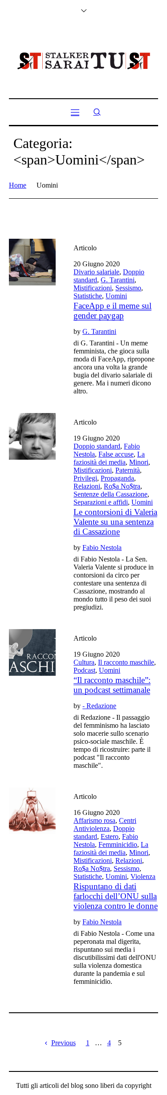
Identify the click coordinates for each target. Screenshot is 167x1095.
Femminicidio (117, 844)
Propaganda (117, 478)
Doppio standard (96, 446)
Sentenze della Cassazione (110, 494)
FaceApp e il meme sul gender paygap (112, 310)
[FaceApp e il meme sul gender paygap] (32, 262)
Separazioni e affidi (100, 502)
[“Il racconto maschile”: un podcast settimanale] (32, 652)
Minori (138, 462)
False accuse (116, 454)
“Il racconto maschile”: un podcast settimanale (112, 684)
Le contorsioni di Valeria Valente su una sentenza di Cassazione (115, 521)
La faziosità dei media (109, 458)
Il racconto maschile (126, 662)
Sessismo (128, 288)
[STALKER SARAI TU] (84, 61)
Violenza (142, 876)
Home (17, 185)
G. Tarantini (117, 280)
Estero (109, 836)
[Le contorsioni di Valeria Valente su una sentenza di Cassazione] (32, 436)
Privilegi (85, 478)
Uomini (116, 296)
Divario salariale (96, 272)
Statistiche (87, 296)
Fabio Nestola (102, 547)
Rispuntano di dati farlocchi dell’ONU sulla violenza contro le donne (115, 896)
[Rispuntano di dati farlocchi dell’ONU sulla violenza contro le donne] (32, 810)
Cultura (83, 662)
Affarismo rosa (94, 820)
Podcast (84, 670)
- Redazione (99, 706)
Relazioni (86, 486)
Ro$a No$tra (122, 486)
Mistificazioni (92, 288)
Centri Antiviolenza (104, 824)
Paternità (127, 470)
